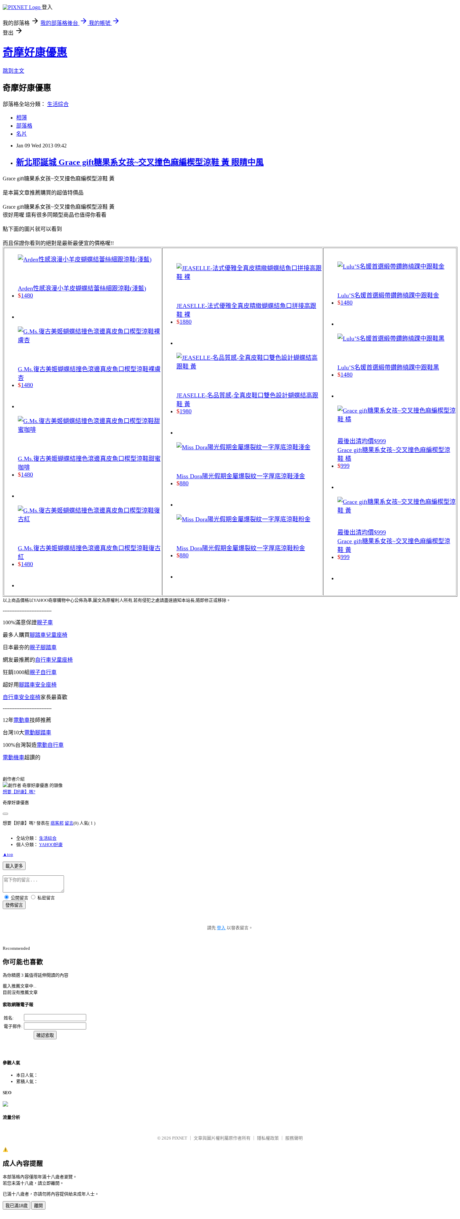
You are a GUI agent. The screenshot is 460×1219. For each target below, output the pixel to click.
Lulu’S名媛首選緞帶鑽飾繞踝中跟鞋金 (388, 295)
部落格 (24, 126)
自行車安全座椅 (21, 697)
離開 (38, 1205)
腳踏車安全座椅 (38, 685)
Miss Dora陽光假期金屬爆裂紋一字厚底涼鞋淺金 (240, 476)
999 (345, 465)
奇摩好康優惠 (35, 52)
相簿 (21, 117)
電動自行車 (50, 745)
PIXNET (179, 1138)
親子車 (45, 622)
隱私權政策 (268, 1138)
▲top (8, 854)
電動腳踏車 (37, 732)
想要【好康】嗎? (19, 791)
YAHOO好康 (51, 844)
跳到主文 (13, 71)
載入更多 (14, 866)
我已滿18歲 (16, 1205)
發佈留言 (14, 905)
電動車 (21, 720)
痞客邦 (57, 823)
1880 (185, 321)
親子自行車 (43, 672)
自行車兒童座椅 (54, 660)
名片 (21, 134)
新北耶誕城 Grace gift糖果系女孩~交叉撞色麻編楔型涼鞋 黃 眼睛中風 (140, 162)
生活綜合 (58, 104)
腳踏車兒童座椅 (48, 635)
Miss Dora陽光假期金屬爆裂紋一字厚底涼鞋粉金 (240, 548)
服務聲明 (294, 1138)
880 (184, 483)
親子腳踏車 (43, 647)
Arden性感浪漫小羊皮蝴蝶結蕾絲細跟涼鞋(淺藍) (82, 288)
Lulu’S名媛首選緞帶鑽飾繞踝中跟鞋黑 (388, 367)
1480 (27, 295)
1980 (185, 411)
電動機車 (13, 757)
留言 (69, 823)
